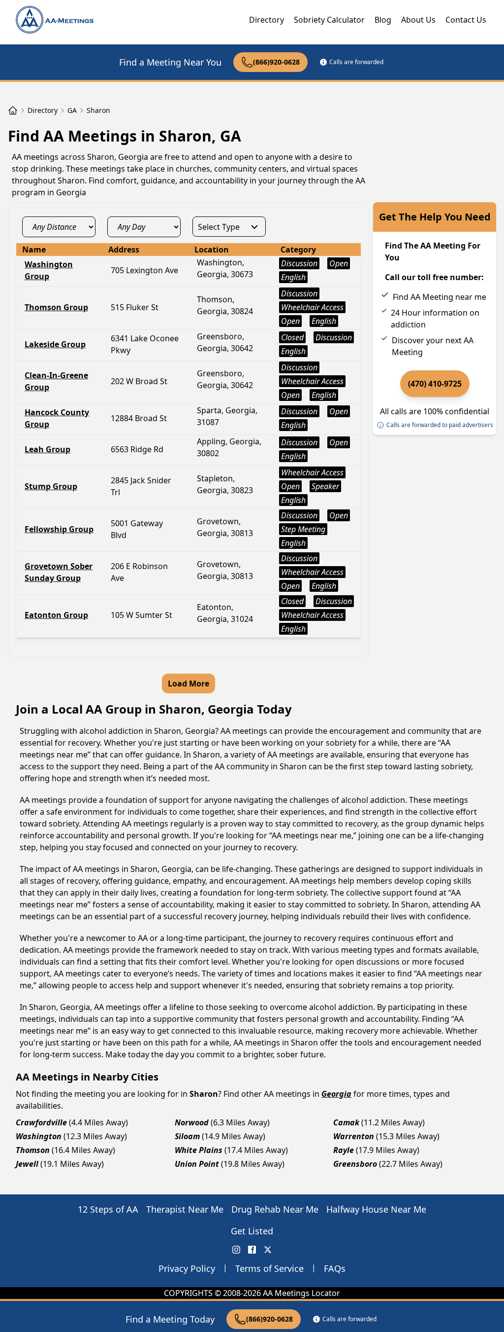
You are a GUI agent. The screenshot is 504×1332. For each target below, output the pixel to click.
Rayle (343, 1150)
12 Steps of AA (108, 1209)
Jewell (27, 1163)
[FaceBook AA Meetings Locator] (252, 1250)
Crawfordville (41, 1122)
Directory (266, 19)
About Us (418, 19)
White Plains (198, 1150)
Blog (383, 19)
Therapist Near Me (184, 1209)
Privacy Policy (186, 1268)
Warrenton (353, 1136)
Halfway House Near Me (376, 1209)
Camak (346, 1122)
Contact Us (465, 19)
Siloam (187, 1136)
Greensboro (355, 1163)
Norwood (192, 1122)
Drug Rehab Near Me (274, 1209)
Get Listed (252, 1231)
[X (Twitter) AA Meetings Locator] (268, 1250)
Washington (39, 1136)
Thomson (33, 1150)
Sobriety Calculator (329, 19)
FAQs (335, 1268)
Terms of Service (269, 1268)
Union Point (197, 1163)
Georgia (336, 1093)
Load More (188, 683)
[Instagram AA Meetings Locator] (236, 1250)
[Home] (13, 110)
